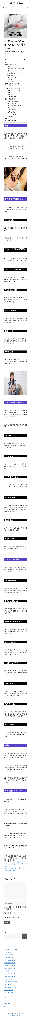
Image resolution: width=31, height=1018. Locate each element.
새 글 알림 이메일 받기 (12, 917)
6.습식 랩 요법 (11, 112)
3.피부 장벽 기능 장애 (13, 90)
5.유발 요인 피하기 (12, 110)
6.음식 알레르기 (11, 97)
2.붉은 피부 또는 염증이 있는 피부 (15, 70)
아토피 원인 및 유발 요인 (12, 84)
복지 (5, 1006)
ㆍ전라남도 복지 (8, 979)
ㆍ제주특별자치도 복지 (10, 987)
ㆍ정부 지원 (7, 984)
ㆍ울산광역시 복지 (9, 973)
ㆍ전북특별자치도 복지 (10, 982)
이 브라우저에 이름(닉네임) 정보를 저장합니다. (15, 908)
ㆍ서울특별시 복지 (9, 968)
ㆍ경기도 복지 (8, 952)
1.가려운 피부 (11, 66)
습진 (14, 862)
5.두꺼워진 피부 (11, 77)
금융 (5, 1001)
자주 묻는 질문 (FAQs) (11, 120)
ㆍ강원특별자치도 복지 (10, 949)
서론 (5, 62)
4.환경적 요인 (11, 92)
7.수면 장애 (10, 81)
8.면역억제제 (11, 116)
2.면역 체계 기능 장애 (13, 88)
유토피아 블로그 (15, 3)
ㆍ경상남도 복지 (8, 955)
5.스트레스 (10, 94)
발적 (10, 862)
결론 (5, 118)
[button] (27, 8)
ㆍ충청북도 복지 (8, 992)
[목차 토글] (24, 59)
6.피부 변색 (10, 79)
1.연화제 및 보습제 (12, 101)
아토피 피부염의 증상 (10, 64)
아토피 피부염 (20, 862)
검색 (5, 932)
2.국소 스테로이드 (12, 103)
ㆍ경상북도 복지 (8, 957)
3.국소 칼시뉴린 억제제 (14, 105)
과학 (5, 998)
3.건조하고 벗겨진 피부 (14, 73)
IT (4, 946)
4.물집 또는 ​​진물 (12, 75)
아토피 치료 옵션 (9, 99)
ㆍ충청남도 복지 (8, 990)
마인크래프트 (8, 1003)
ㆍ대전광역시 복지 (9, 963)
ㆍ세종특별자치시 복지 (10, 971)
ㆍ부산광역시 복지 (9, 965)
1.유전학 (9, 86)
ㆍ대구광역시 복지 (9, 960)
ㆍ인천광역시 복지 (9, 976)
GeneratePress (15, 1015)
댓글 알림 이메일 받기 (11, 913)
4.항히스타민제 (11, 107)
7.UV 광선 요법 (11, 114)
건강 (6, 862)
